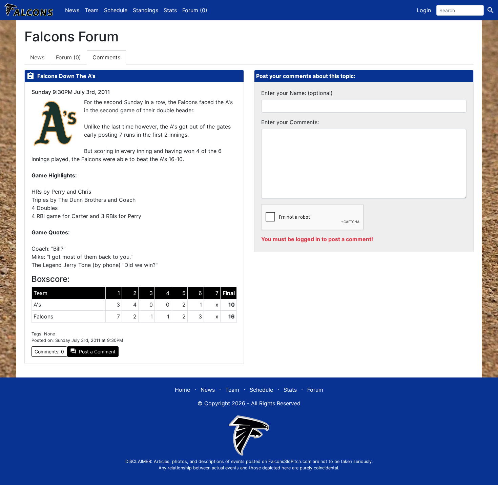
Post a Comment (93, 351)
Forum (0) (194, 10)
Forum (68, 57)
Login (424, 10)
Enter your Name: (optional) (297, 93)
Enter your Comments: (290, 122)
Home (182, 389)
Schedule (115, 10)
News (72, 10)
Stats (170, 10)
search (490, 10)
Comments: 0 (49, 351)
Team (92, 10)
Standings (145, 10)
